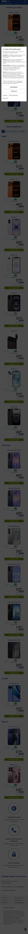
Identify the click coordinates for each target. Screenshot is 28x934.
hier (20, 82)
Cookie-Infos (5, 98)
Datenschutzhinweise (13, 95)
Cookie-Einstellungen (12, 49)
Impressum (5, 95)
